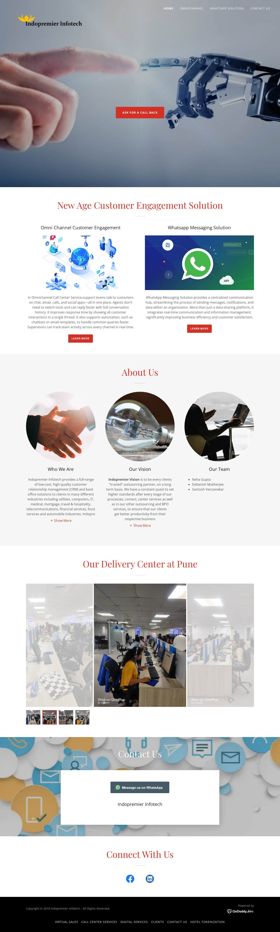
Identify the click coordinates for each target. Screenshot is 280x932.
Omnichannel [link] (192, 8)
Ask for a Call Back (140, 112)
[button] (61, 520)
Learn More (81, 338)
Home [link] (168, 8)
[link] (50, 7)
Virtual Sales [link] (66, 922)
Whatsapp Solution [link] (227, 8)
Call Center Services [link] (99, 922)
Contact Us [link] (260, 8)
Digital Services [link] (134, 922)
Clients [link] (157, 922)
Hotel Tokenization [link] (207, 922)
